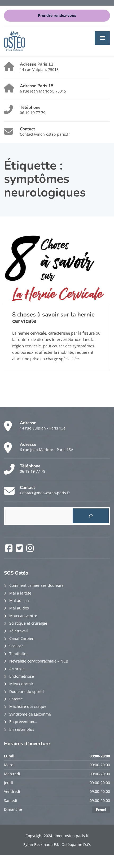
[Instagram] (30, 549)
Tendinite (17, 653)
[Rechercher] (91, 515)
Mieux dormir (21, 683)
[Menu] (102, 38)
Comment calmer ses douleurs (36, 585)
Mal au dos (19, 608)
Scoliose (16, 645)
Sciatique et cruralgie (28, 623)
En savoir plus (21, 729)
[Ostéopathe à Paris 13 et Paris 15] (14, 40)
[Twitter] (20, 549)
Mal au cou (19, 600)
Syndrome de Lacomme (30, 714)
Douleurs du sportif (26, 691)
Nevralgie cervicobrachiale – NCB (38, 661)
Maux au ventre (23, 615)
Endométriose (21, 676)
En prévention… (23, 721)
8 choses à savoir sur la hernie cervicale (53, 318)
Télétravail (18, 630)
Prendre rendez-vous (57, 15)
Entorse (16, 698)
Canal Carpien (21, 638)
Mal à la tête (20, 593)
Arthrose (17, 668)
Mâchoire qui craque (27, 706)
